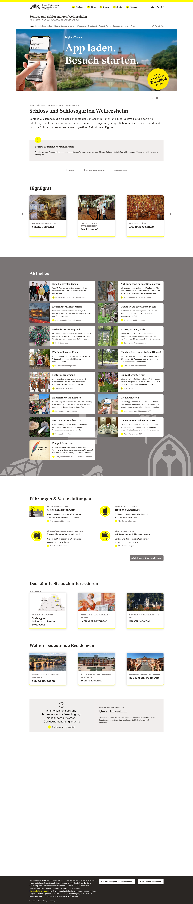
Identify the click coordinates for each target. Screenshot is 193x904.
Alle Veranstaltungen (58, 546)
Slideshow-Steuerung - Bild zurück (153, 98)
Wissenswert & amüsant (87, 26)
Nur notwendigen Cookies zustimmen (116, 882)
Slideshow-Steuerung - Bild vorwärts (161, 98)
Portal (157, 26)
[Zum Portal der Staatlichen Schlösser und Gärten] (44, 6)
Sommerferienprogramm (65, 366)
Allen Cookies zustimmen (150, 882)
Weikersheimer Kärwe (64, 388)
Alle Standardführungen (60, 521)
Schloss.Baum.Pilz (62, 434)
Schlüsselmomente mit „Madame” (138, 297)
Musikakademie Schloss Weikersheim (70, 297)
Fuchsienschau (61, 343)
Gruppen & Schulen (121, 26)
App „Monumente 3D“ (133, 434)
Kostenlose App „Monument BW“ (137, 411)
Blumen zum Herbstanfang (66, 411)
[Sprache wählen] (162, 7)
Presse (133, 26)
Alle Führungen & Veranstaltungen (146, 558)
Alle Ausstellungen (126, 546)
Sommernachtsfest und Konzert (68, 320)
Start (31, 26)
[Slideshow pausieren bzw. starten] (157, 98)
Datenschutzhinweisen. (39, 891)
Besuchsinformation (43, 26)
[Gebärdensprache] (157, 7)
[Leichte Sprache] (152, 7)
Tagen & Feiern (105, 26)
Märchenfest (129, 388)
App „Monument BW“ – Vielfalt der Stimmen (73, 457)
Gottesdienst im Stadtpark (135, 366)
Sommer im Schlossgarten (135, 343)
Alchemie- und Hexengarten (135, 320)
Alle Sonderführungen (127, 521)
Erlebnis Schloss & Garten (64, 26)
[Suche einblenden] (163, 26)
